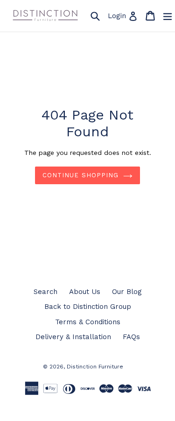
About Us (84, 291)
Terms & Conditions (87, 322)
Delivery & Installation (73, 337)
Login (124, 15)
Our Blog (127, 291)
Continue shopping (80, 175)
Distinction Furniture (95, 366)
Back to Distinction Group (87, 306)
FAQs (131, 337)
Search (45, 291)
